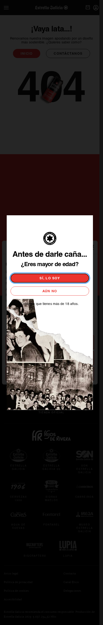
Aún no (49, 291)
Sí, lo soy (50, 278)
